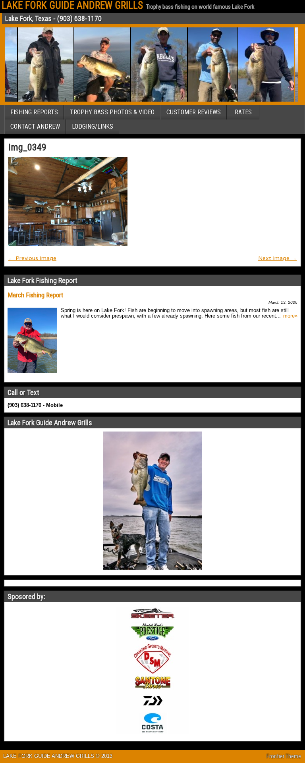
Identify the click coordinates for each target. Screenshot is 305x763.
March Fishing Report (35, 295)
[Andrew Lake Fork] (95, 100)
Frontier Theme (283, 756)
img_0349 (27, 147)
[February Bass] (205, 100)
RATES (243, 112)
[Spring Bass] (259, 100)
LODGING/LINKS (92, 126)
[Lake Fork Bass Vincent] (38, 100)
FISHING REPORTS (34, 112)
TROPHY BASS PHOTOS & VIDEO (112, 112)
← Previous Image (32, 258)
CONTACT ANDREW (35, 126)
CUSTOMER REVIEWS (193, 112)
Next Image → (277, 258)
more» (290, 316)
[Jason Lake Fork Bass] (152, 100)
